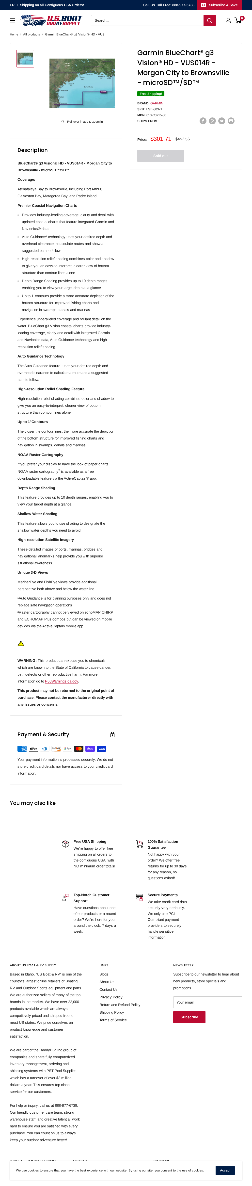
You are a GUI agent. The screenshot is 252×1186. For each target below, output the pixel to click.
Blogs (104, 974)
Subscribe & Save (223, 5)
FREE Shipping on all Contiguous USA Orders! (47, 5)
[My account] (228, 20)
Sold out (160, 156)
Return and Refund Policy (120, 1005)
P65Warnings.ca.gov (61, 681)
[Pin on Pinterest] (212, 120)
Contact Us (108, 989)
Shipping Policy (111, 1012)
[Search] (210, 20)
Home (14, 34)
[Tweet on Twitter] (221, 120)
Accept (225, 1170)
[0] (238, 20)
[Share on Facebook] (203, 120)
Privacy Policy (111, 997)
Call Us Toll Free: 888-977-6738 (168, 5)
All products (31, 34)
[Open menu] (12, 20)
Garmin (156, 103)
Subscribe (189, 1017)
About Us (106, 982)
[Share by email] (231, 120)
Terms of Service (113, 1020)
